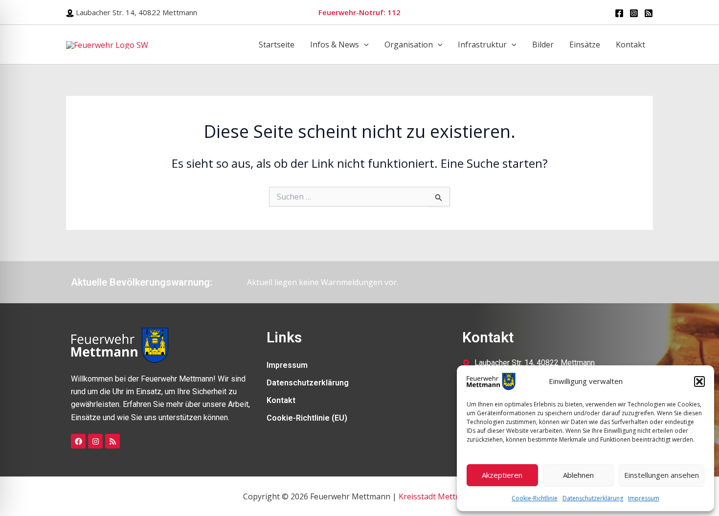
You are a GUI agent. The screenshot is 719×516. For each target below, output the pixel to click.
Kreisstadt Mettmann (437, 496)
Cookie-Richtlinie (535, 498)
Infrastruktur (482, 44)
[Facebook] (619, 13)
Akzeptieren (502, 475)
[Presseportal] (648, 13)
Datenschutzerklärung (592, 498)
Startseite (276, 44)
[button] (699, 381)
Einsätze (584, 44)
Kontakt (630, 44)
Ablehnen (578, 475)
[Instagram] (633, 13)
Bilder (543, 44)
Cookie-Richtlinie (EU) (307, 418)
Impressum (643, 498)
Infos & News (334, 44)
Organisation (408, 44)
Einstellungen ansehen (661, 475)
